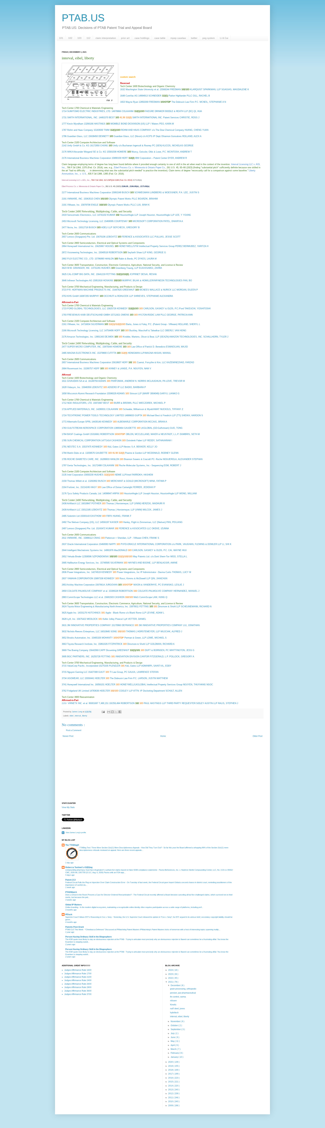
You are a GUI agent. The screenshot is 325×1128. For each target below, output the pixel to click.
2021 (171, 982)
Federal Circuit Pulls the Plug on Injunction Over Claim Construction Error (95, 882)
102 (70, 38)
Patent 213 (70, 880)
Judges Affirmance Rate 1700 (77, 973)
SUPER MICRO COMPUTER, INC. (84, 346)
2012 (171, 1093)
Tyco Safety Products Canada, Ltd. (84, 493)
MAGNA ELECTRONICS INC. (81, 353)
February (175, 1053)
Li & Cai (224, 38)
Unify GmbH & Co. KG (78, 145)
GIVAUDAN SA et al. (77, 381)
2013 (171, 1089)
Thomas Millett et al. (77, 481)
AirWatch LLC (74, 503)
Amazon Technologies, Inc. (80, 336)
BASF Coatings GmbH (78, 434)
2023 (171, 974)
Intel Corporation (75, 474)
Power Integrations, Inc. (79, 572)
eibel (72, 716)
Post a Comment (73, 730)
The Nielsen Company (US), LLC (83, 522)
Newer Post (68, 736)
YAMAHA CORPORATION (80, 578)
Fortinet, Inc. (73, 487)
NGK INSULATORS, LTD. (79, 403)
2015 (171, 1082)
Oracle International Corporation (82, 544)
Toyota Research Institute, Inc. (82, 644)
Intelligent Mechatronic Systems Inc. (85, 550)
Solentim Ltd (73, 516)
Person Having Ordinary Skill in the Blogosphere (88, 937)
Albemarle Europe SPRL (79, 421)
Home (163, 736)
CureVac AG (132, 95)
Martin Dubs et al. (76, 453)
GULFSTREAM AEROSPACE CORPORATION (90, 428)
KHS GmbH (73, 296)
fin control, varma (178, 997)
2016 (171, 1078)
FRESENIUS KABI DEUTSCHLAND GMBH (88, 315)
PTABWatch (71, 892)
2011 (171, 1097)
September (176, 1029)
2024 (171, 970)
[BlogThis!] (112, 711)
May (173, 1041)
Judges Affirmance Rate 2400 (77, 980)
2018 (171, 1070)
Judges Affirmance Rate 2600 (77, 984)
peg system (208, 38)
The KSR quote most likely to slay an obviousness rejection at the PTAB (95, 939)
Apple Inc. (72, 612)
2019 (171, 1066)
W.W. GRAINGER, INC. (78, 268)
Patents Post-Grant (74, 927)
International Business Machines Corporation (89, 158)
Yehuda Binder (74, 556)
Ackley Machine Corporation (81, 584)
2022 (171, 978)
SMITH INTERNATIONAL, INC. (82, 117)
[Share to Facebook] (120, 711)
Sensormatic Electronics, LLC (81, 215)
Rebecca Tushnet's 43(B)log (78, 867)
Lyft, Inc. (71, 619)
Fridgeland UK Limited (78, 691)
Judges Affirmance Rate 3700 (77, 994)
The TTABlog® (72, 845)
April (173, 1045)
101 (61, 38)
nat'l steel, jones (177, 1008)
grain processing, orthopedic (183, 989)
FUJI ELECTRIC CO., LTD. (80, 258)
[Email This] (108, 711)
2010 (171, 1101)
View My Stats (68, 807)
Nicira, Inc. (72, 227)
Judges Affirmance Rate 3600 (77, 991)
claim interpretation (105, 38)
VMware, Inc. (73, 205)
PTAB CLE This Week (74, 930)
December (176, 985)
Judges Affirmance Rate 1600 (77, 970)
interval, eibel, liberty (179, 1016)
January (175, 1057)
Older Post (257, 736)
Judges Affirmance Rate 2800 (77, 987)
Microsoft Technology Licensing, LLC (85, 221)
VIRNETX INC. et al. (78, 703)
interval (78, 716)
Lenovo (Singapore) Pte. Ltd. (81, 236)
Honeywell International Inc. (80, 246)
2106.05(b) (134, 186)
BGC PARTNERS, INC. (78, 656)
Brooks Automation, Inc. (79, 637)
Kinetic (173, 1005)
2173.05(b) (137, 180)
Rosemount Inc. (75, 368)
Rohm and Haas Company (80, 130)
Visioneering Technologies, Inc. (82, 252)
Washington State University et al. (142, 89)
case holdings (142, 38)
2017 (171, 1074)
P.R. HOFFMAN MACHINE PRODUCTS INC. (89, 290)
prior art (125, 38)
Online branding (72, 907)
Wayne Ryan (132, 102)
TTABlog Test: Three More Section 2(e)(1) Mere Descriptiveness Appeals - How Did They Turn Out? (120, 848)
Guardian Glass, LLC (77, 136)
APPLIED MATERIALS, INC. (81, 409)
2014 (171, 1086)
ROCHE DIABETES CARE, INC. (83, 459)
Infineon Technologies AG (79, 280)
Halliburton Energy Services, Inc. (83, 562)
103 (79, 38)
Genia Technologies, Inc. (79, 465)
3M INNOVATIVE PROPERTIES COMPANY (89, 625)
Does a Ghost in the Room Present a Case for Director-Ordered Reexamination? (98, 895)
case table (159, 38)
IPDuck (68, 914)
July (173, 1033)
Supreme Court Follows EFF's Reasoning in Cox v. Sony (88, 917)
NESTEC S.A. (74, 446)
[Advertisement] (162, 773)
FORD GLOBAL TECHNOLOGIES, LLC (86, 308)
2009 (171, 1105)
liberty (84, 716)
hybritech (174, 1012)
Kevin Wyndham (75, 123)
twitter (194, 38)
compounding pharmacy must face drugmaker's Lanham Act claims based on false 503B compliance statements (111, 870)
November (176, 1021)
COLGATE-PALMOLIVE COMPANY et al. (87, 591)
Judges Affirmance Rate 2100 (77, 977)
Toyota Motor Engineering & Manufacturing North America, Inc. (98, 606)
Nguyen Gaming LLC (77, 672)
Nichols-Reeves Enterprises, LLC (83, 631)
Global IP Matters (73, 905)
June (173, 1037)
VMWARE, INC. (75, 198)
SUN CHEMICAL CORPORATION (84, 440)
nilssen (173, 1000)
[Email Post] (103, 712)
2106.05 (125, 186)
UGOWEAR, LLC (75, 678)
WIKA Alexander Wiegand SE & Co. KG (86, 152)
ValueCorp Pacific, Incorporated (82, 666)
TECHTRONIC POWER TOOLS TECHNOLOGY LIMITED (95, 415)
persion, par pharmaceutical (183, 993)
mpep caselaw (178, 38)
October (174, 1025)
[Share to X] (116, 711)
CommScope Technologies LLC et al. (85, 597)
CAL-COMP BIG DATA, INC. (81, 274)
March (174, 1049)
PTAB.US (83, 17)
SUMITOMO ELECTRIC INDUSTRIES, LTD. (89, 111)
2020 (171, 1062)
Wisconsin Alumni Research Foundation (86, 393)
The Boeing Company (77, 650)
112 (88, 38)
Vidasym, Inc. (74, 387)
